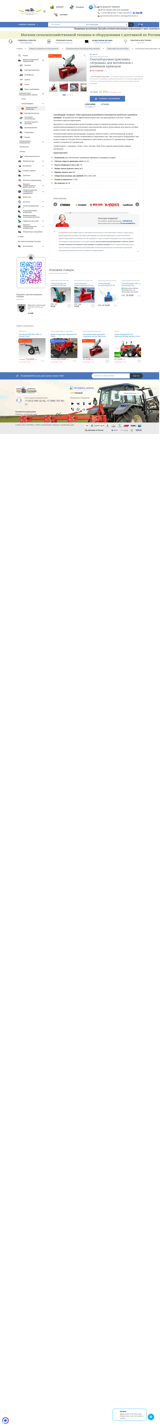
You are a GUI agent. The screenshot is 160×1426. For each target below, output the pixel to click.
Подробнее (66, 306)
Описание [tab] (90, 104)
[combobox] (66, 24)
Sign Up (136, 376)
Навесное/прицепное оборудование (43, 48)
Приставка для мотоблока (118, 48)
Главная (19, 48)
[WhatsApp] (78, 409)
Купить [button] (115, 305)
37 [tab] (127, 213)
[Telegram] (89, 403)
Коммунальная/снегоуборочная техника (82, 48)
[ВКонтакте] (78, 403)
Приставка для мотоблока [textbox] (131, 393)
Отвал (116, 331)
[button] (84, 55)
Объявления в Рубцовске (80, 398)
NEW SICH (22, 331)
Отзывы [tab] (105, 104)
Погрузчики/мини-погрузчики (61, 331)
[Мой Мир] (83, 409)
